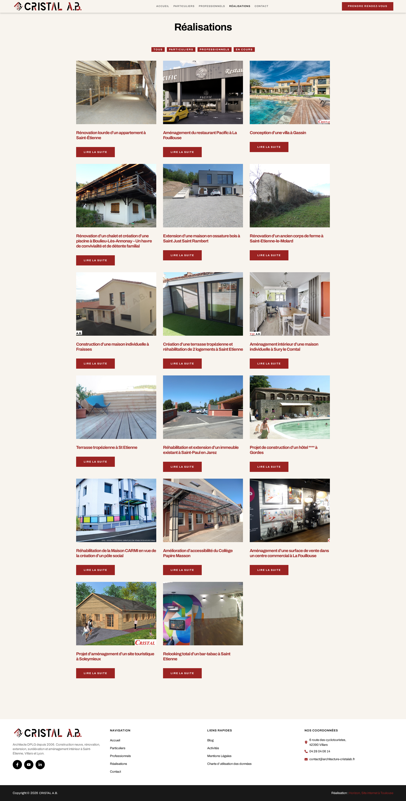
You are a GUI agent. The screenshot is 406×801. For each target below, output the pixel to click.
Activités (213, 748)
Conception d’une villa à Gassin (278, 132)
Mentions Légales (219, 756)
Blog (210, 740)
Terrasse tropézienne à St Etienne (106, 447)
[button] (367, 6)
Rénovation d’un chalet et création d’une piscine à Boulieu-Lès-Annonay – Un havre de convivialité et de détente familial (114, 241)
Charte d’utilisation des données (229, 763)
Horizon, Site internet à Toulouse (371, 793)
